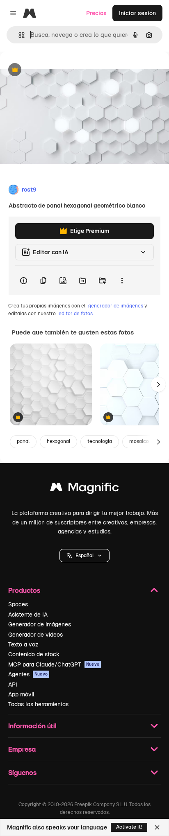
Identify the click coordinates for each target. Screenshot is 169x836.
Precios (96, 13)
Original (52, 70)
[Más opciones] (122, 280)
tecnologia (99, 441)
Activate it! (129, 827)
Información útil (32, 725)
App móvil (21, 694)
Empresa (22, 749)
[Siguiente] (158, 384)
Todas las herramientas (38, 704)
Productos (24, 590)
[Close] (157, 827)
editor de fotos (76, 313)
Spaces (18, 604)
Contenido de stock (33, 654)
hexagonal (58, 441)
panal (23, 441)
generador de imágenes (115, 306)
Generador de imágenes (39, 624)
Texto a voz (23, 644)
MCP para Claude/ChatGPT (53, 664)
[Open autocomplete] (18, 35)
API (12, 684)
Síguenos (22, 772)
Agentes (28, 674)
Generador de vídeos (35, 634)
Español (84, 555)
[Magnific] (84, 489)
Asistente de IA (28, 614)
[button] (84, 555)
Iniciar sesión (137, 13)
